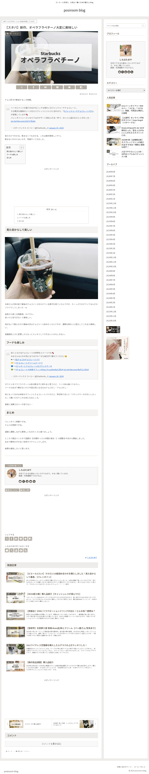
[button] (81, 87)
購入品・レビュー (13, 490)
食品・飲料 (25, 490)
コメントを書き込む (51, 744)
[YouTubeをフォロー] (27, 481)
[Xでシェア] (21, 87)
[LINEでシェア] (69, 87)
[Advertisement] (51, 187)
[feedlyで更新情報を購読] (30, 481)
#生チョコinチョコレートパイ (27, 359)
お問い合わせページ (124, 767)
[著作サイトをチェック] (20, 481)
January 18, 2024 (56, 376)
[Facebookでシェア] (33, 87)
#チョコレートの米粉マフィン (28, 369)
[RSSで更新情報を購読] (34, 481)
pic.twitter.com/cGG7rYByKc (23, 121)
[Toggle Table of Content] (20, 147)
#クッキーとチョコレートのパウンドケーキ (33, 366)
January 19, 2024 (56, 127)
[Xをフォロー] (23, 481)
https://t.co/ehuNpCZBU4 (52, 369)
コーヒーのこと (139, 767)
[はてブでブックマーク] (45, 87)
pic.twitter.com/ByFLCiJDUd (76, 369)
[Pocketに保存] (57, 87)
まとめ (9, 157)
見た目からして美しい (15, 151)
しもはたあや (25, 469)
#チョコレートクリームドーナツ (29, 362)
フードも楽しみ (12, 154)
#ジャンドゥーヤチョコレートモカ (78, 111)
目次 (48, 209)
